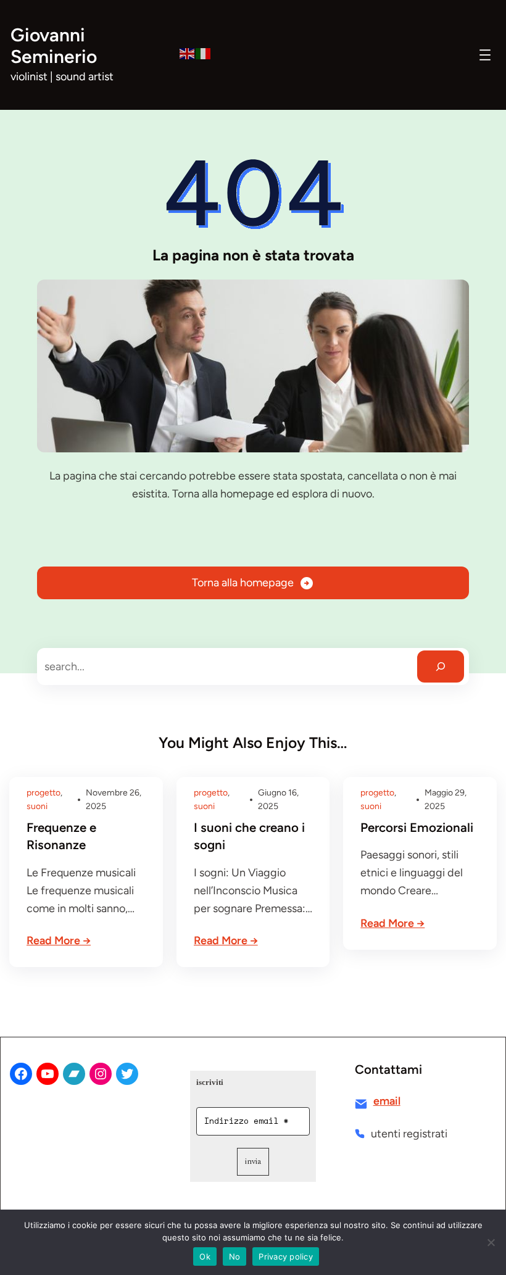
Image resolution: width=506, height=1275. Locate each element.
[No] (490, 1242)
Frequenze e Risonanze (61, 836)
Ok (204, 1256)
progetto (43, 792)
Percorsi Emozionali (416, 827)
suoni (37, 806)
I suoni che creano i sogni (249, 836)
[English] (188, 52)
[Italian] (204, 52)
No (235, 1256)
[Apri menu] (485, 55)
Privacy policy (286, 1256)
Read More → (59, 940)
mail (390, 1101)
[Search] (440, 666)
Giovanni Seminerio (53, 45)
